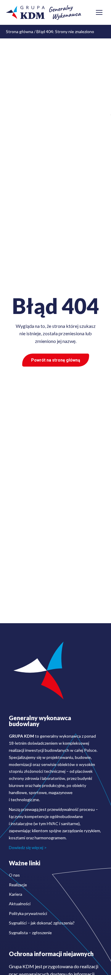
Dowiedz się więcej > (28, 847)
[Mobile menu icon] (99, 12)
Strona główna (19, 31)
